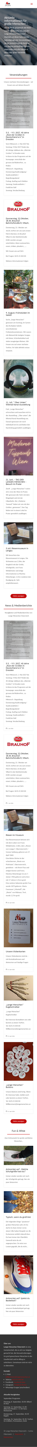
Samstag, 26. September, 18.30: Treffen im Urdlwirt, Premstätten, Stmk (18, 1420)
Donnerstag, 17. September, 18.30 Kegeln (16, 1415)
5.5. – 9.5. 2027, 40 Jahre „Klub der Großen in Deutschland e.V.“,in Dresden (18, 143)
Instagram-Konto (20, 1385)
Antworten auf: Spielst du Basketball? (18, 1285)
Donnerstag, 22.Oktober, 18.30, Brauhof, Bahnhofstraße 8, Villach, (18, 232)
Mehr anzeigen (18, 596)
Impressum (19, 1434)
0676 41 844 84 (17, 1379)
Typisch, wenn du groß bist (18, 1221)
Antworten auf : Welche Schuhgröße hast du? (18, 1166)
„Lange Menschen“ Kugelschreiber (18, 1006)
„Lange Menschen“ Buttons (18, 1078)
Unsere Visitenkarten (18, 940)
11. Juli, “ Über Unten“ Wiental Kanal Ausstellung (18, 396)
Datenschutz (8, 1437)
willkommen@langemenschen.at (18, 1377)
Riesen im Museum (18, 857)
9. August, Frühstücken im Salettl (18, 313)
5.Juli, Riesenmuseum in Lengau (18, 555)
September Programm (12, 1398)
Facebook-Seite (19, 1382)
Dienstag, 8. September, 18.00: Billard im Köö (17, 1403)
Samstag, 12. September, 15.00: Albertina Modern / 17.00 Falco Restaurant (15, 1409)
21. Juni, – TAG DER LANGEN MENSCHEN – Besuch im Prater (18, 478)
